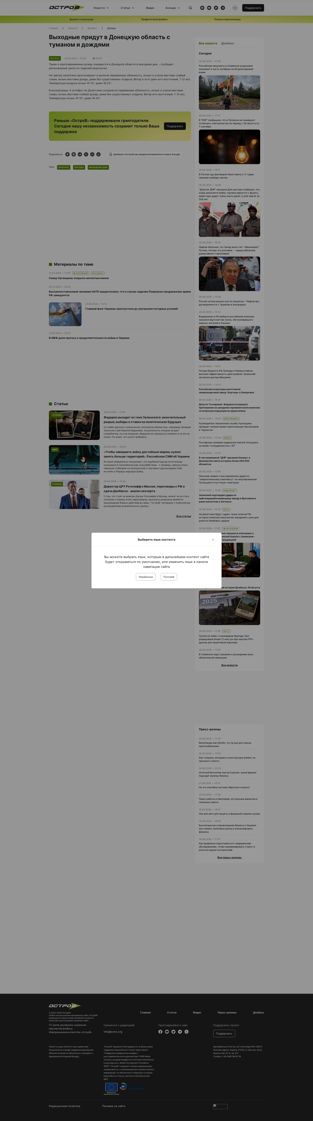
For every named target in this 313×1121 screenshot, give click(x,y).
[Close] (213, 540)
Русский (169, 576)
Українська (146, 576)
